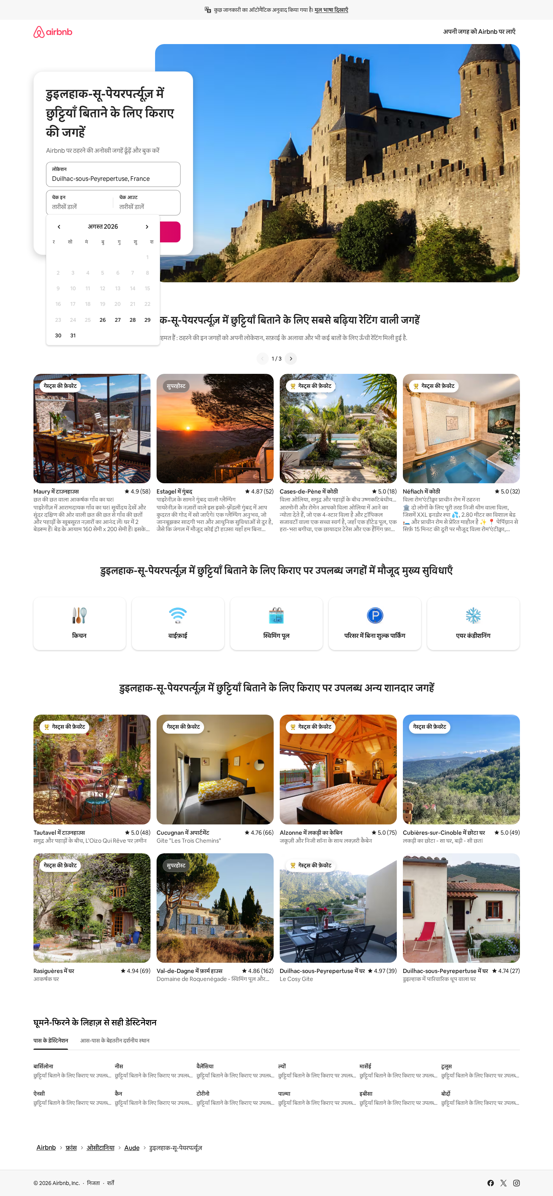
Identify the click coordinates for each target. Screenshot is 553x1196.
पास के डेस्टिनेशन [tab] (50, 1040)
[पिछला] (263, 359)
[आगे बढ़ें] (291, 359)
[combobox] (113, 178)
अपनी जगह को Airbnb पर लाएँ (479, 32)
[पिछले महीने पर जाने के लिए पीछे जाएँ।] (59, 227)
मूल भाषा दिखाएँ (331, 9)
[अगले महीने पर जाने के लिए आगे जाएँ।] (146, 227)
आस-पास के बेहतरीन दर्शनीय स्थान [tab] (114, 1040)
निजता (93, 1183)
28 (133, 319)
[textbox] (79, 207)
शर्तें (110, 1183)
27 (118, 319)
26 (103, 319)
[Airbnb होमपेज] (52, 32)
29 (147, 319)
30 (58, 335)
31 (73, 335)
